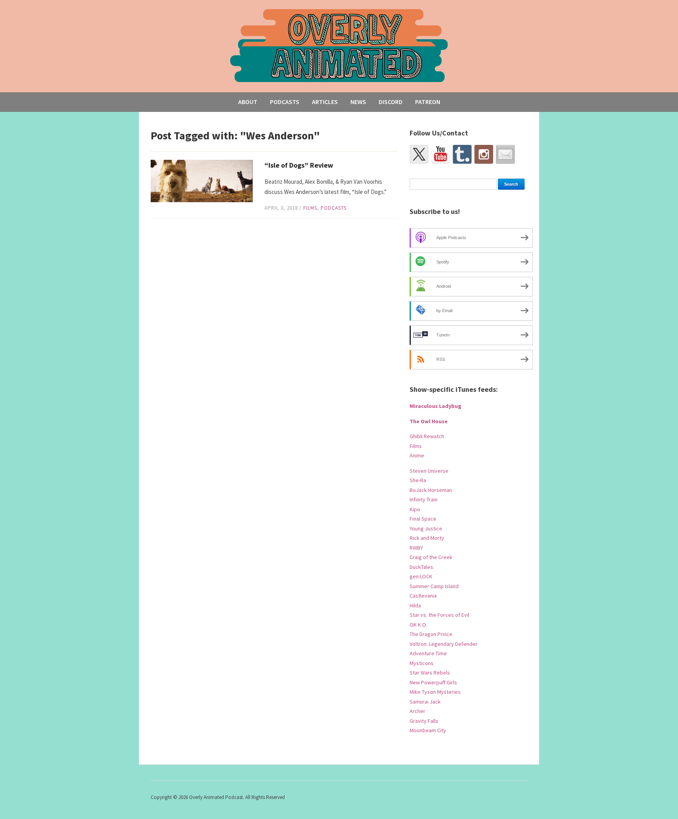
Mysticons (422, 663)
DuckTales (421, 566)
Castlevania (423, 595)
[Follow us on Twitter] (419, 154)
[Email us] (505, 154)
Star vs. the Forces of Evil (439, 614)
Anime (417, 455)
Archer (417, 711)
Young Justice (426, 528)
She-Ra (418, 480)
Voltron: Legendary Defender (444, 643)
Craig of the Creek (431, 557)
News (358, 102)
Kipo (415, 509)
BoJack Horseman (431, 490)
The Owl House (429, 421)
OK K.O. (418, 624)
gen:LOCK (421, 576)
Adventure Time (428, 653)
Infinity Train (423, 499)
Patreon (427, 102)
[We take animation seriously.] (339, 45)
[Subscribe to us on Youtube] (440, 154)
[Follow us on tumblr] (462, 154)
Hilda (415, 605)
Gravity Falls (424, 720)
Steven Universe (429, 470)
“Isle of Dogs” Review (298, 165)
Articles (325, 102)
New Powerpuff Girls (433, 682)
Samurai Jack (425, 701)
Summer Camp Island (434, 586)
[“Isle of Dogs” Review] (202, 180)
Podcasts (284, 102)
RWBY (416, 547)
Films (310, 208)
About (247, 102)
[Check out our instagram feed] (483, 154)
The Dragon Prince (431, 634)
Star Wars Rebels (430, 672)
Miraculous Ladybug (435, 406)
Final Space (423, 518)
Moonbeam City (428, 730)
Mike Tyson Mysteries (435, 691)
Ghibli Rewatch (427, 436)
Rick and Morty (427, 537)
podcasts (333, 208)
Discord (391, 102)
